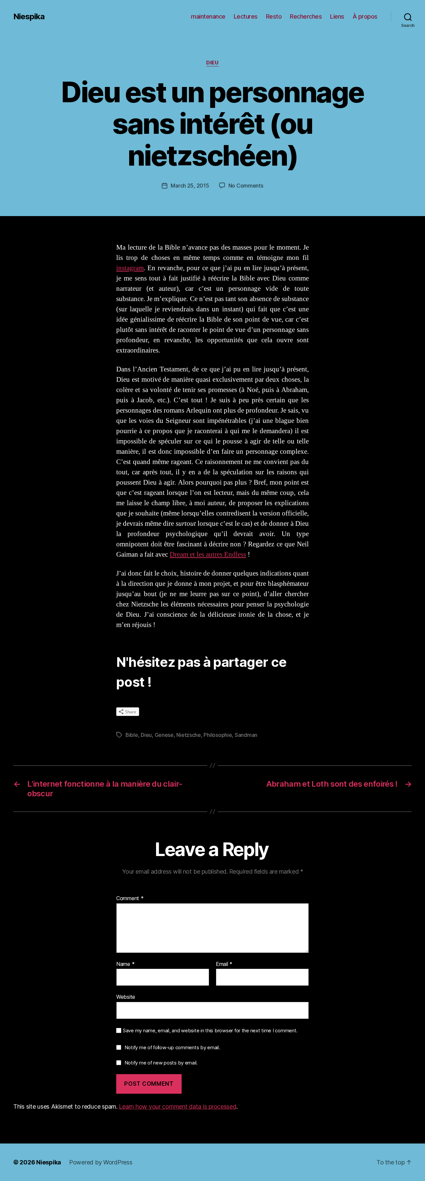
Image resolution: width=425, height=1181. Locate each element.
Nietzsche (188, 735)
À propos (365, 16)
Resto (274, 16)
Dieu (212, 63)
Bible (132, 735)
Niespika (28, 17)
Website (125, 996)
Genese (164, 735)
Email (224, 964)
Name (125, 964)
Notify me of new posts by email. (161, 1063)
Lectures (246, 16)
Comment (130, 899)
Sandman (246, 735)
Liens (337, 16)
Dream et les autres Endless (208, 554)
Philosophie (218, 735)
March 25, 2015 (190, 185)
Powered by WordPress (100, 1162)
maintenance (208, 16)
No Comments (245, 185)
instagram (130, 268)
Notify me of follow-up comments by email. (172, 1047)
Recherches (306, 16)
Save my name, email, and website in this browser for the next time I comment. (210, 1031)
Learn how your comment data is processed (177, 1106)
